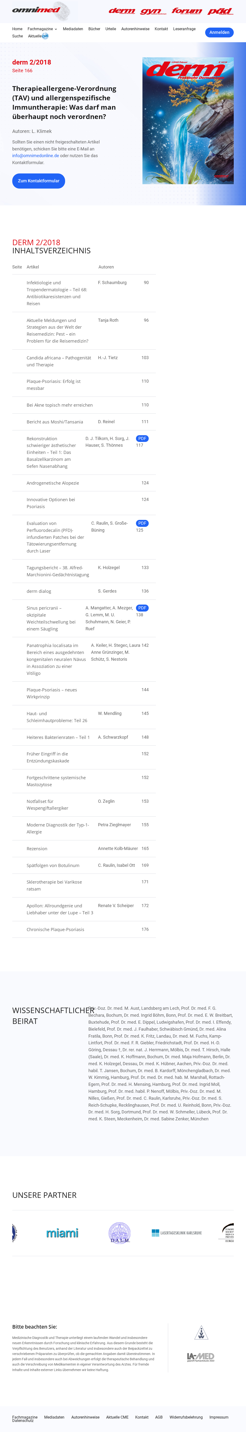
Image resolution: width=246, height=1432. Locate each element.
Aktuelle (35, 36)
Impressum (218, 1417)
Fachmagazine (40, 29)
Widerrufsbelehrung (186, 1417)
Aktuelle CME (117, 1417)
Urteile (110, 29)
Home (17, 29)
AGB (159, 1417)
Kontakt (161, 29)
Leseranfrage (184, 29)
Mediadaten (73, 29)
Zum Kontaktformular (38, 180)
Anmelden (219, 32)
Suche (17, 36)
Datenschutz (23, 1420)
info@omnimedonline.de (35, 155)
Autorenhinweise (135, 29)
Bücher (94, 29)
